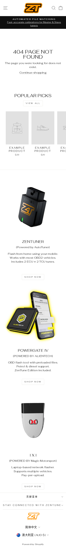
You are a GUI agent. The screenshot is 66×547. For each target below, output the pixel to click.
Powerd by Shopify (33, 544)
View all (33, 103)
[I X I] (33, 420)
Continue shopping (33, 72)
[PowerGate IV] (33, 315)
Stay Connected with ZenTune (32, 505)
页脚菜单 (32, 496)
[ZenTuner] (33, 207)
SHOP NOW (33, 277)
